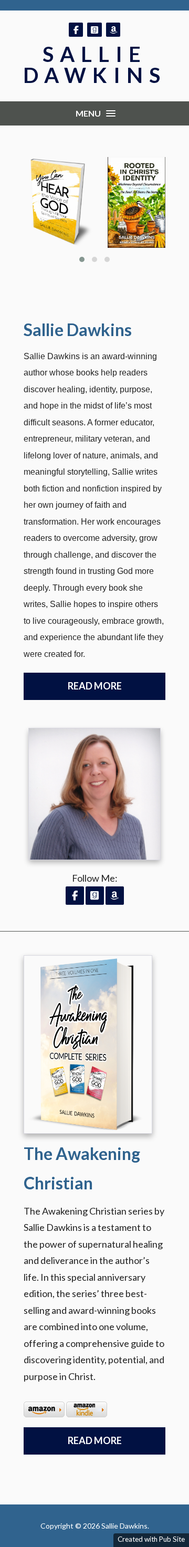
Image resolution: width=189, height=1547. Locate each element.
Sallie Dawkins (94, 64)
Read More (95, 686)
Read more (95, 1440)
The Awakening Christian (82, 1168)
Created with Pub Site (151, 1539)
